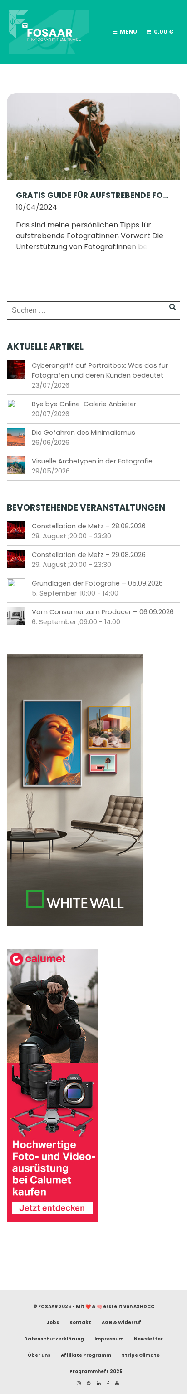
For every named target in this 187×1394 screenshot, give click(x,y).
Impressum (108, 1338)
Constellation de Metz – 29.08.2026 (89, 554)
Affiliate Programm (86, 1355)
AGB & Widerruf (121, 1322)
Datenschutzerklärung (54, 1338)
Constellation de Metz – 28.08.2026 (89, 526)
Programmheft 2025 (96, 1371)
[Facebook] (105, 1383)
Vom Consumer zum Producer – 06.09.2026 (103, 611)
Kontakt (80, 1322)
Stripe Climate (141, 1355)
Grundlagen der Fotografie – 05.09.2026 (97, 583)
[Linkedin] (96, 1383)
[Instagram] (76, 1383)
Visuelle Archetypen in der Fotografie (92, 461)
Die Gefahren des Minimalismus (83, 432)
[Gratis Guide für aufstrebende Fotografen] (93, 136)
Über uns (39, 1355)
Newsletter (148, 1338)
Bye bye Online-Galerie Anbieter (84, 404)
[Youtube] (115, 1383)
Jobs (52, 1322)
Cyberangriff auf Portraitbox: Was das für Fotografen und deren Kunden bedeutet (100, 370)
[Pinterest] (86, 1383)
